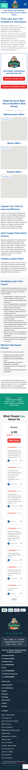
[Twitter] (14, 633)
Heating (11, 639)
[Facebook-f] (7, 633)
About (5, 639)
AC (16, 639)
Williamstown (5, 40)
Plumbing (5, 697)
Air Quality (21, 639)
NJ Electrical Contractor (10, 674)
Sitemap (4, 706)
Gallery (8, 644)
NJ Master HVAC (7, 661)
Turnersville (15, 40)
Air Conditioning (7, 688)
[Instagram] (10, 633)
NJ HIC (4, 668)
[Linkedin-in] (17, 633)
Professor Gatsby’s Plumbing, (10, 33)
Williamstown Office (14, 114)
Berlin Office (14, 143)
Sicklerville (22, 42)
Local (16, 401)
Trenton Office (14, 172)
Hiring (13, 644)
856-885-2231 (15, 384)
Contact (19, 644)
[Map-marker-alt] (21, 633)
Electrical (5, 694)
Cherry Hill (13, 42)
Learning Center (7, 685)
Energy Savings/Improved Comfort (14, 641)
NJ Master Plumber (8, 655)
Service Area (6, 700)
